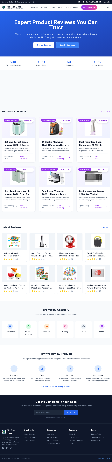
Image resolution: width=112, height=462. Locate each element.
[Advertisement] (56, 86)
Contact (71, 443)
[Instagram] (11, 448)
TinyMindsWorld (92, 2)
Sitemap (101, 458)
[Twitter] (7, 448)
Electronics (50, 434)
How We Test (74, 437)
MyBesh (81, 2)
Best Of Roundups (67, 45)
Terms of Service (97, 437)
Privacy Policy (96, 434)
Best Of (44, 7)
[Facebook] (3, 448)
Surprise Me (90, 7)
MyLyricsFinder (104, 2)
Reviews (34, 7)
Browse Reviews (44, 45)
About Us (72, 434)
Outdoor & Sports (53, 440)
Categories (55, 7)
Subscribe (71, 412)
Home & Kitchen (52, 437)
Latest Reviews (29, 434)
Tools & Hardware (53, 443)
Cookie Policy (96, 440)
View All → (105, 227)
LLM (108, 458)
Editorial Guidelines (76, 440)
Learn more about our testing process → (56, 386)
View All (104, 111)
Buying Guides (72, 7)
